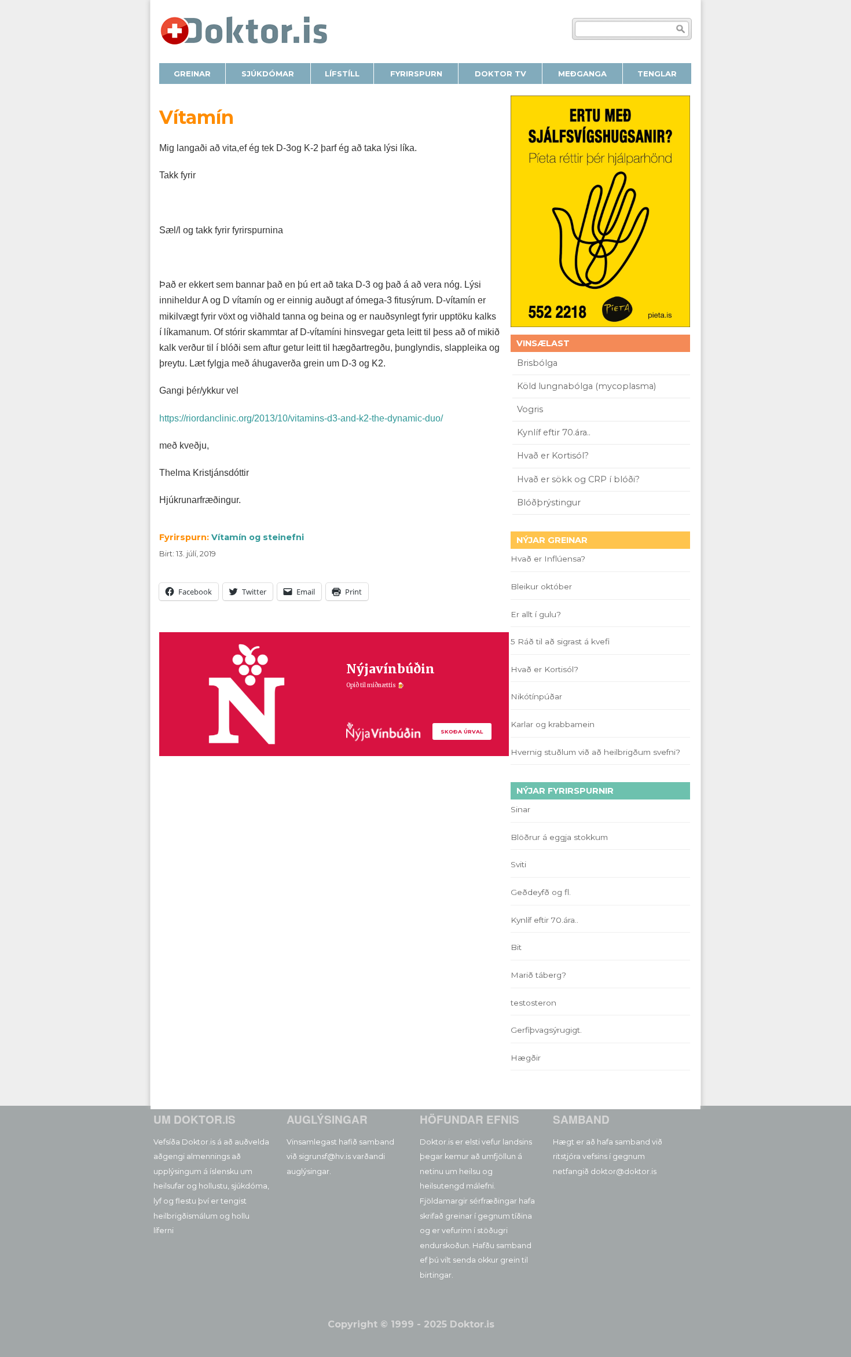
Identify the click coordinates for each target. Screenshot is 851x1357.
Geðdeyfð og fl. (541, 892)
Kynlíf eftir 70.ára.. (553, 432)
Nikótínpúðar (536, 696)
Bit (516, 947)
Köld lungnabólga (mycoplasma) (586, 386)
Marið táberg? (538, 975)
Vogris (530, 409)
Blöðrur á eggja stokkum (559, 837)
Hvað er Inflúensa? (548, 558)
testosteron (533, 1002)
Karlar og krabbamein (553, 724)
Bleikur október (541, 586)
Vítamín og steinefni (257, 537)
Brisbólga (537, 363)
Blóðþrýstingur (549, 502)
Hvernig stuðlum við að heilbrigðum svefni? (595, 752)
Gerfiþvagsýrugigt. (546, 1030)
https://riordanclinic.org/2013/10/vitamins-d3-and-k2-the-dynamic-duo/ (301, 418)
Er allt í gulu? (537, 614)
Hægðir (526, 1057)
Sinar (520, 809)
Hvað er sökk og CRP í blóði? (578, 479)
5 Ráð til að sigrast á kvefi (561, 641)
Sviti (518, 864)
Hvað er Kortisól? (554, 455)
